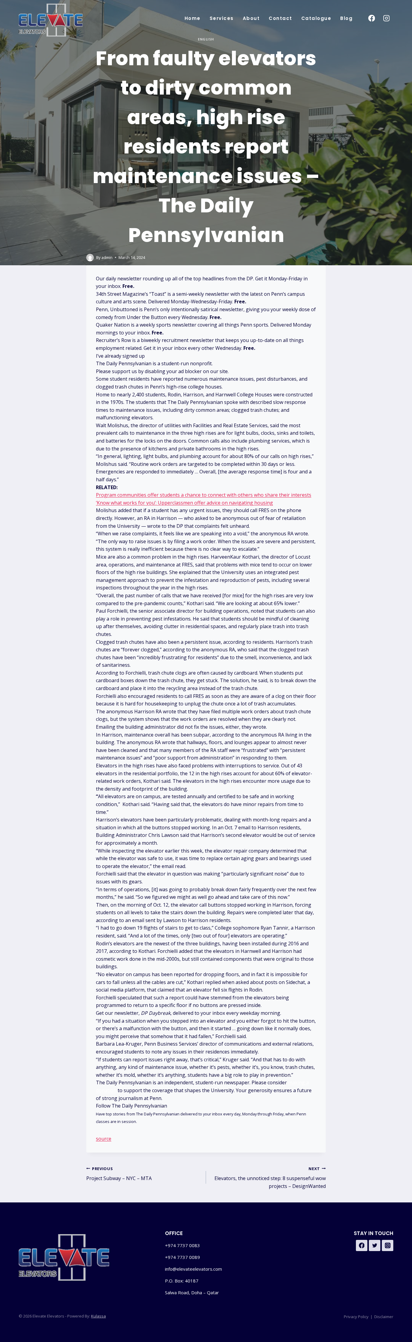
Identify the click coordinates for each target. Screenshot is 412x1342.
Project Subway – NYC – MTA (119, 1174)
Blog (346, 18)
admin (107, 257)
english (206, 39)
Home (193, 18)
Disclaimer (383, 1316)
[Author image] (90, 257)
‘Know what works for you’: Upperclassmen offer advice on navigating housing (184, 502)
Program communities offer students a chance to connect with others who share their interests (203, 495)
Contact (280, 18)
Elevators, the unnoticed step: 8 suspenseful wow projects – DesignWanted (270, 1177)
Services (222, 18)
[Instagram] (386, 18)
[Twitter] (374, 1245)
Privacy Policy (356, 1316)
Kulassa (98, 1316)
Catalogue (316, 18)
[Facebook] (371, 18)
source (103, 1138)
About (251, 18)
